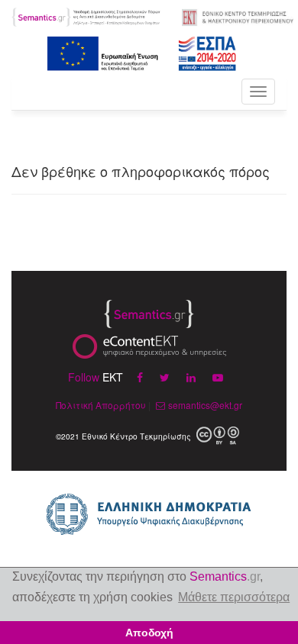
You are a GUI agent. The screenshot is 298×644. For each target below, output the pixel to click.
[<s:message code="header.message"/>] (86, 15)
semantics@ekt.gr (205, 404)
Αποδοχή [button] (149, 632)
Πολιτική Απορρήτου (101, 404)
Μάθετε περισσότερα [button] (234, 597)
